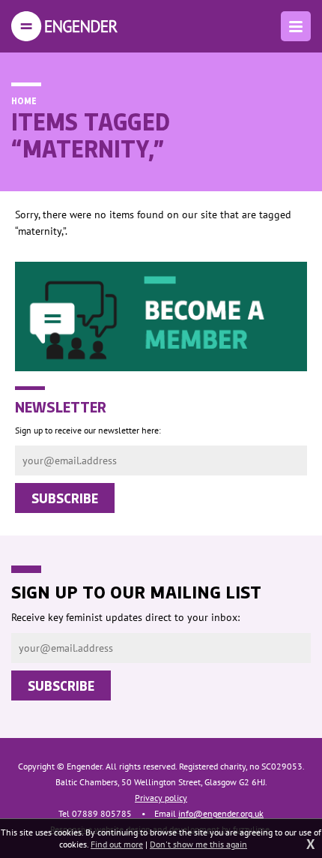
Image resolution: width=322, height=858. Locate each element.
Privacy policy (161, 797)
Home (24, 100)
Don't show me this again (198, 844)
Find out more (117, 844)
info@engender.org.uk (221, 813)
